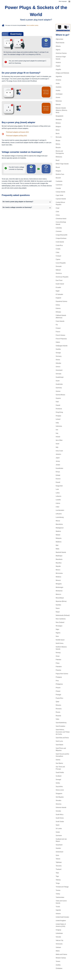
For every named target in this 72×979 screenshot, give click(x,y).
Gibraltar (58, 363)
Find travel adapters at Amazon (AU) (17, 132)
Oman (58, 656)
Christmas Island (61, 218)
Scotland (58, 776)
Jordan (58, 464)
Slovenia (58, 804)
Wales (58, 951)
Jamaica (58, 454)
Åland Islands (60, 42)
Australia (58, 87)
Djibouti (58, 270)
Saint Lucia (59, 741)
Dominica (59, 273)
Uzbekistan (59, 933)
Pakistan (58, 659)
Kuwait (58, 482)
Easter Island (60, 284)
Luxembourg (60, 517)
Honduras (59, 408)
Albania (58, 46)
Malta (57, 549)
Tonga (58, 883)
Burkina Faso (60, 174)
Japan (58, 457)
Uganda (58, 910)
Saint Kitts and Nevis (62, 737)
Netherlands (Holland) (63, 615)
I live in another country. (32, 25)
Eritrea (58, 305)
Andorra (58, 62)
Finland (58, 328)
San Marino (59, 763)
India (57, 422)
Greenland (59, 370)
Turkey (58, 894)
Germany (58, 356)
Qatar (57, 701)
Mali (57, 545)
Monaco (58, 580)
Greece (58, 366)
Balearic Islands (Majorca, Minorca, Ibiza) (61, 110)
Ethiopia (58, 312)
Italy (57, 447)
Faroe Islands (60, 321)
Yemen (58, 961)
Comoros (58, 231)
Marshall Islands (61, 552)
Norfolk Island (60, 640)
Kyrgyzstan (59, 486)
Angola (58, 66)
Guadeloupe (59, 377)
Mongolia (59, 584)
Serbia (58, 783)
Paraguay (59, 677)
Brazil (57, 160)
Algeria (58, 49)
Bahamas (59, 101)
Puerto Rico (59, 698)
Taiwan (58, 859)
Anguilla (58, 69)
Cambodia (59, 181)
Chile (57, 211)
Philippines (59, 684)
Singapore (59, 793)
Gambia (58, 349)
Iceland (58, 419)
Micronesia (59, 573)
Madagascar (59, 528)
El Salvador (59, 294)
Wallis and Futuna (61, 954)
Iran (57, 429)
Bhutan (58, 140)
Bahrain (58, 104)
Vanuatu (58, 937)
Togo (57, 876)
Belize (58, 130)
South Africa (59, 814)
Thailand (58, 869)
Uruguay (58, 930)
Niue (57, 636)
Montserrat (59, 591)
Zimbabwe (59, 968)
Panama (58, 670)
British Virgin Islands (62, 164)
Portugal (58, 694)
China (58, 215)
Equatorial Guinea (61, 301)
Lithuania (59, 513)
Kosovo (58, 478)
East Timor (59, 280)
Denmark (58, 266)
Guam (58, 380)
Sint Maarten (60, 797)
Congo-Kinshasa (61, 238)
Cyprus (58, 259)
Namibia (58, 605)
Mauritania (59, 559)
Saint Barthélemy (61, 722)
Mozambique (60, 598)
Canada (58, 188)
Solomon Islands (61, 807)
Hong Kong (59, 412)
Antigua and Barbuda (62, 73)
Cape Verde (59, 195)
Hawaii (58, 405)
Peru (57, 680)
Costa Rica (59, 245)
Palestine (59, 666)
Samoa (58, 759)
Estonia (58, 308)
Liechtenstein (60, 510)
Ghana (58, 359)
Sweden (58, 848)
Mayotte (58, 566)
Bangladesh (59, 116)
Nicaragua (59, 626)
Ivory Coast (59, 451)
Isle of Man (59, 440)
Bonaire (58, 147)
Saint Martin (59, 744)
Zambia (58, 965)
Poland (58, 691)
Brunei (58, 167)
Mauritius (58, 563)
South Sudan (60, 821)
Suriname (59, 835)
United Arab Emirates (62, 917)
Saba (57, 719)
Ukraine (58, 913)
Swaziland (59, 845)
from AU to (5, 34)
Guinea (58, 391)
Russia (58, 712)
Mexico (58, 570)
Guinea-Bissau (60, 394)
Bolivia (58, 144)
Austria (58, 90)
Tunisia (58, 890)
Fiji (57, 324)
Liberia (58, 503)
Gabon (58, 342)
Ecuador (58, 287)
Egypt (57, 291)
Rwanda (58, 715)
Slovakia (58, 800)
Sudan (58, 832)
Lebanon (58, 496)
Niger (57, 629)
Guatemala (59, 384)
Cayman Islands (61, 199)
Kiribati (58, 475)
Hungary (58, 415)
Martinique (59, 555)
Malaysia (58, 538)
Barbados (59, 119)
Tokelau (58, 880)
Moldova (58, 577)
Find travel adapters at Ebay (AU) (16, 135)
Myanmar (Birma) (61, 601)
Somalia (58, 811)
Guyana (58, 398)
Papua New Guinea (62, 673)
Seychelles (59, 786)
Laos (57, 489)
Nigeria (58, 633)
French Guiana (60, 335)
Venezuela (59, 944)
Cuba (57, 252)
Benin (57, 133)
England (58, 298)
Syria (57, 855)
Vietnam (58, 947)
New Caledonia (61, 619)
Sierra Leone (60, 790)
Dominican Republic (62, 277)
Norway (58, 652)
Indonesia (59, 426)
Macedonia (59, 524)
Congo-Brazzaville (61, 235)
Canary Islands (60, 192)
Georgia (58, 352)
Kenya (58, 471)
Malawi (58, 535)
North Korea (59, 643)
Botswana (59, 157)
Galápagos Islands (61, 345)
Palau (57, 663)
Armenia (58, 80)
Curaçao (58, 256)
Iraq (57, 433)
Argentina (59, 76)
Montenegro (59, 587)
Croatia (58, 249)
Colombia (59, 228)
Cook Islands (60, 242)
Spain (57, 825)
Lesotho (58, 500)
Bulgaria (58, 171)
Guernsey (59, 387)
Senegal (58, 779)
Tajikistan (59, 862)
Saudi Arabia (60, 772)
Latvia (58, 493)
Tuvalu (58, 906)
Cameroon (59, 185)
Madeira (58, 531)
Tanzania (58, 865)
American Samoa (61, 53)
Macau (58, 520)
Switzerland (59, 852)
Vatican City (59, 940)
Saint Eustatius (60, 726)
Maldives (58, 542)
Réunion (58, 705)
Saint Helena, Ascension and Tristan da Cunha (63, 732)
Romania (58, 708)
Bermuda (58, 137)
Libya (57, 506)
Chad (57, 208)
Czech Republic (61, 263)
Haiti (57, 401)
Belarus (58, 123)
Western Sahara (61, 958)
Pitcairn (58, 687)
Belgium (58, 126)
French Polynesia (61, 338)
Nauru (58, 608)
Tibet (57, 873)
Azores (58, 97)
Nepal (58, 612)
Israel (57, 443)
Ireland (58, 436)
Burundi (58, 178)
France (58, 331)
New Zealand (60, 622)
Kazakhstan (59, 468)
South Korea (60, 818)
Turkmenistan (60, 897)
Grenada (58, 373)
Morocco (58, 594)
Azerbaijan (59, 94)
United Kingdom (61, 920)
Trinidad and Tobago (62, 887)
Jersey (58, 461)
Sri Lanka (59, 828)
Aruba (58, 83)
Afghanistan (59, 39)
